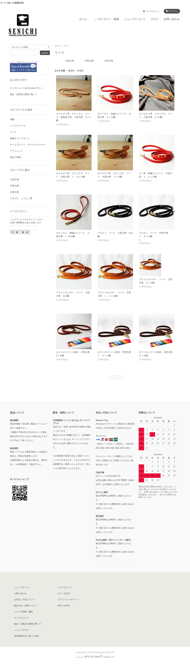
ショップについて (134, 19)
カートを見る (64, 593)
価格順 (71, 70)
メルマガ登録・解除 (23, 611)
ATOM (66, 605)
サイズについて (21, 618)
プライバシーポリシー (68, 599)
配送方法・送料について (25, 605)
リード (66, 46)
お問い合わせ (172, 19)
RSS (60, 605)
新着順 (80, 70)
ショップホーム (21, 587)
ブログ (155, 19)
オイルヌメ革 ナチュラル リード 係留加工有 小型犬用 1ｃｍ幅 (73, 117)
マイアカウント (152, 11)
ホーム (83, 19)
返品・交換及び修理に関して (23, 94)
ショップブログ (21, 630)
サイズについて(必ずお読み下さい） (27, 88)
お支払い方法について (24, 599)
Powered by (80, 657)
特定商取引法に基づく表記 (26, 636)
